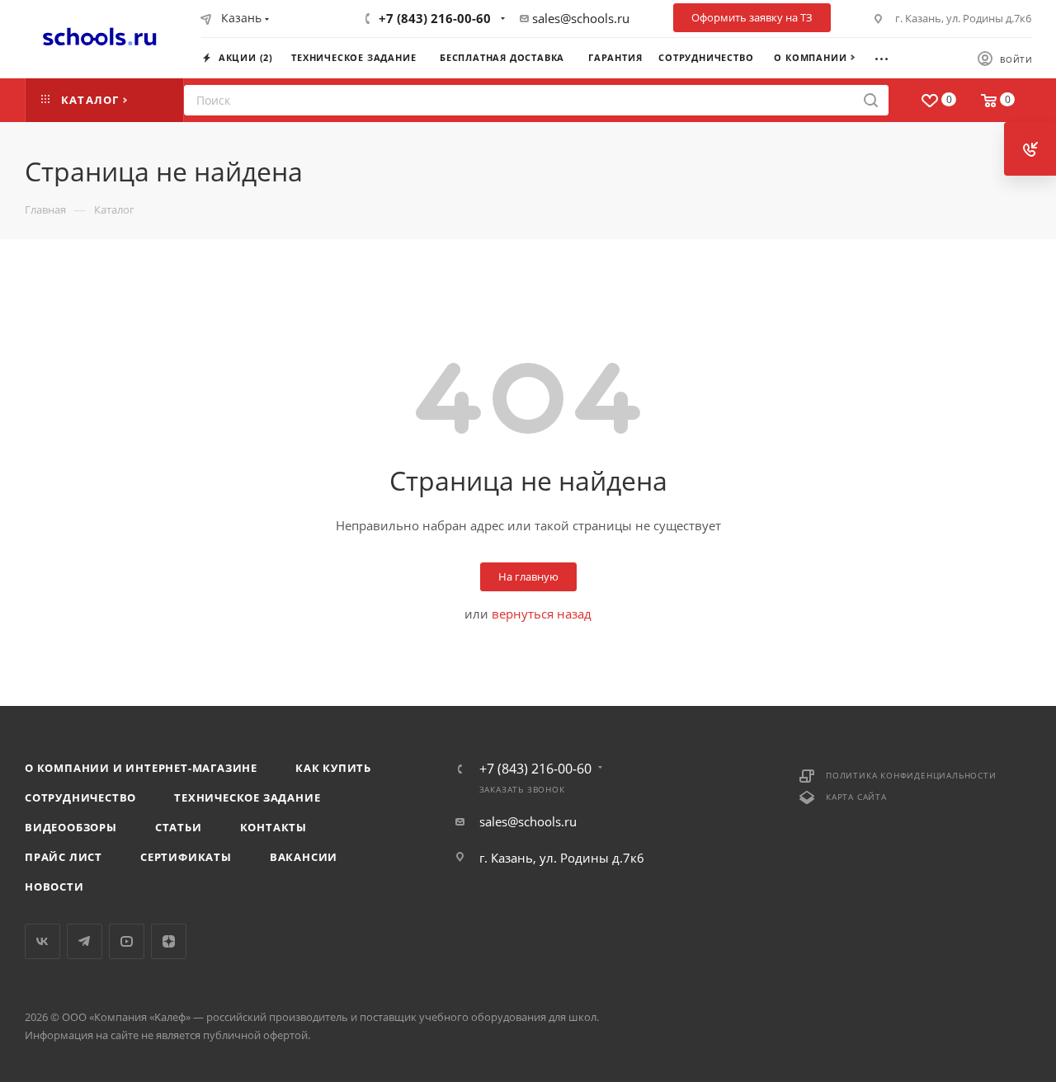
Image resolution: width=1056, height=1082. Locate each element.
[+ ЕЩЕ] (888, 57)
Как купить (333, 767)
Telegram (84, 941)
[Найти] (871, 100)
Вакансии (303, 856)
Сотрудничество (80, 797)
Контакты (273, 827)
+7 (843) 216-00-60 (435, 18)
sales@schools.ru (580, 18)
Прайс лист (63, 856)
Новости (54, 886)
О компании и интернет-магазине (141, 767)
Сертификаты (186, 856)
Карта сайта (856, 796)
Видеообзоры (71, 827)
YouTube (126, 941)
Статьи (178, 827)
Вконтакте (42, 941)
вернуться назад (542, 613)
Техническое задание (247, 797)
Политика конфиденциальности (911, 775)
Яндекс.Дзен (168, 941)
